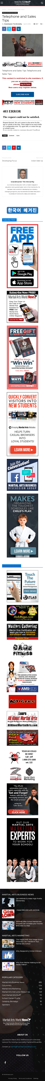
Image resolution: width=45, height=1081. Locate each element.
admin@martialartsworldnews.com (23, 1047)
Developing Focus (9, 161)
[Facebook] (4, 29)
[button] (22, 64)
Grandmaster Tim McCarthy (13, 24)
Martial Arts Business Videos (16, 9)
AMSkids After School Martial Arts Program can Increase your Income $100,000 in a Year (29, 924)
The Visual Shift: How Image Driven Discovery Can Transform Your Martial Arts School (29, 942)
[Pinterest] (14, 29)
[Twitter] (9, 29)
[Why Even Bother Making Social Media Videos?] (8, 966)
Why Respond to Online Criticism (29, 951)
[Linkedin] (19, 29)
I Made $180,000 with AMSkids (27, 910)
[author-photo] (22, 179)
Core (17, 135)
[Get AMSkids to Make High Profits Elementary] (8, 902)
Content (11, 135)
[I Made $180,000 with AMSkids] (8, 914)
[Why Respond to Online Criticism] (8, 955)
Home (4, 9)
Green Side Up (37, 161)
